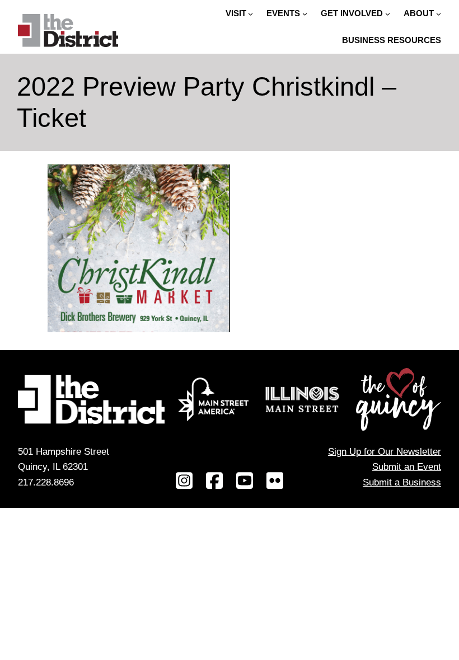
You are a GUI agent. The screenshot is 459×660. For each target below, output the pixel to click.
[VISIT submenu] (250, 13)
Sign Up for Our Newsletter (384, 451)
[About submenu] (438, 13)
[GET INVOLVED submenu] (387, 13)
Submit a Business (402, 482)
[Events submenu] (304, 13)
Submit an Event (406, 466)
